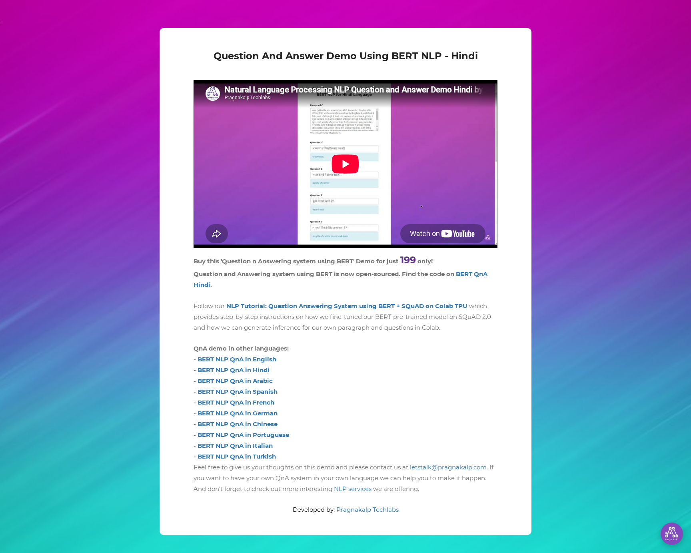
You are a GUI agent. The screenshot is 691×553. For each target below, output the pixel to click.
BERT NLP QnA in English (237, 359)
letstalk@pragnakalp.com (448, 467)
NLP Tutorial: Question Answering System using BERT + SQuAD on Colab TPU (346, 306)
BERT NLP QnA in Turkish (237, 456)
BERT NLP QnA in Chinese (238, 424)
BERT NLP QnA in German (238, 413)
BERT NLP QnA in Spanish (238, 391)
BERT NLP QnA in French (236, 402)
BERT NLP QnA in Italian (235, 445)
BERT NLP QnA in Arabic (235, 381)
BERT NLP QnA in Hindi (234, 370)
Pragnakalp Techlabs (367, 509)
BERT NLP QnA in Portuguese (243, 435)
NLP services (352, 489)
